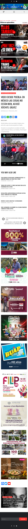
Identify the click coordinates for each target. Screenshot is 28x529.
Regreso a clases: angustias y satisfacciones (11, 201)
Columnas (5, 497)
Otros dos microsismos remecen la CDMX (15, 219)
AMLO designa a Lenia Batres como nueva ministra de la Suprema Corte (13, 223)
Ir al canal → (25, 22)
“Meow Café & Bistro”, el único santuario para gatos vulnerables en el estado (13, 186)
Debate (10, 497)
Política (3, 93)
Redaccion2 (4, 180)
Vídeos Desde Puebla (11, 93)
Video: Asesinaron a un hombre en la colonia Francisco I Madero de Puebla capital (14, 208)
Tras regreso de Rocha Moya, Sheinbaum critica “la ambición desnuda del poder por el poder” (13, 178)
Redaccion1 (5, 111)
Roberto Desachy (5, 188)
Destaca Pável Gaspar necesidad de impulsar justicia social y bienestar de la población (13, 193)
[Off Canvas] (3, 12)
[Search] (24, 12)
